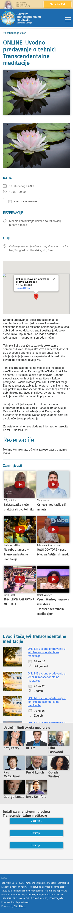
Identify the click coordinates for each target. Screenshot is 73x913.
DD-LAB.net (20, 906)
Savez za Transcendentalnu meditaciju (28, 17)
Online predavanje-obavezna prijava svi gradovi (39, 246)
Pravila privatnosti (20, 902)
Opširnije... (36, 820)
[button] (36, 296)
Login (4, 877)
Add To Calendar (24, 201)
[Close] (54, 279)
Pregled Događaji (24, 288)
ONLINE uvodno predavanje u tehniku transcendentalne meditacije (47, 652)
